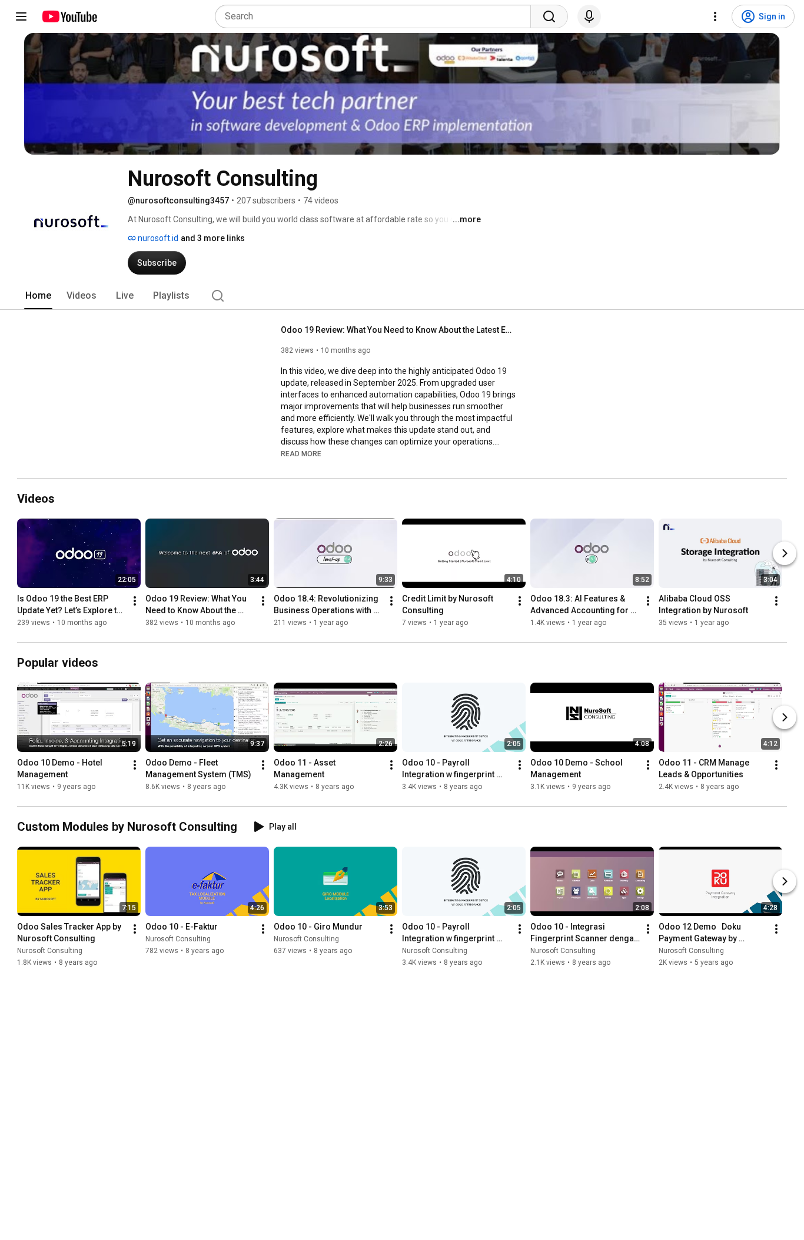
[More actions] (135, 601)
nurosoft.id (157, 238)
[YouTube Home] (69, 16)
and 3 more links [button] (213, 238)
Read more (301, 454)
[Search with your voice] (589, 16)
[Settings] (715, 16)
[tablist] (402, 296)
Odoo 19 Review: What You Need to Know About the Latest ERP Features (399, 330)
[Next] (784, 553)
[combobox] (376, 16)
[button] (301, 453)
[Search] (549, 16)
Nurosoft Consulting (49, 951)
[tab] (38, 296)
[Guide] (21, 16)
